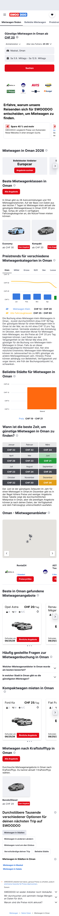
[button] (5, 15)
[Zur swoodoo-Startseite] (18, 15)
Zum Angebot (23, 247)
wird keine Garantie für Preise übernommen (20, 884)
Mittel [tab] (16, 270)
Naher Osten (26, 913)
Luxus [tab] (53, 270)
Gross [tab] (26, 270)
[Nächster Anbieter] (52, 553)
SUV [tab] (36, 270)
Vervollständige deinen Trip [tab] (17, 851)
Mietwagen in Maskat (13, 865)
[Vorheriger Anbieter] (6, 553)
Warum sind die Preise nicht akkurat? (23, 902)
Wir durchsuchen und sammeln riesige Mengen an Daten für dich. (28, 897)
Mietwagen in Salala (12, 869)
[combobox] (13, 44)
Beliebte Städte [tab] (42, 851)
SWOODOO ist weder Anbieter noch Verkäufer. (28, 892)
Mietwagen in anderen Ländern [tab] (18, 839)
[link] (24, 170)
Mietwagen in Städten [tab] (14, 832)
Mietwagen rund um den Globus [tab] (19, 845)
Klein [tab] (7, 270)
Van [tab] (44, 270)
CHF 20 (10, 37)
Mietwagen (13, 913)
